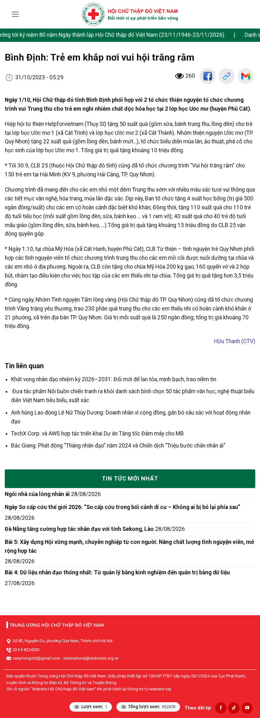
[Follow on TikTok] (233, 708)
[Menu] (15, 14)
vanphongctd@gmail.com (36, 658)
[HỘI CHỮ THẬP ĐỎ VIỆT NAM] (130, 14)
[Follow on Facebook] (220, 708)
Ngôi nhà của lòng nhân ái (37, 494)
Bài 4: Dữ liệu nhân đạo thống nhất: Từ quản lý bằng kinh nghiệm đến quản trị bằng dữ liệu (117, 572)
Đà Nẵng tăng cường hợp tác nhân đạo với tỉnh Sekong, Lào (79, 529)
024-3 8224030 (26, 649)
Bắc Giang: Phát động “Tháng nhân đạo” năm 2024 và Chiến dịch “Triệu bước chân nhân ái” (118, 445)
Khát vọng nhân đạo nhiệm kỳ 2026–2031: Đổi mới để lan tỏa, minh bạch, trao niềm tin (113, 379)
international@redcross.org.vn (91, 658)
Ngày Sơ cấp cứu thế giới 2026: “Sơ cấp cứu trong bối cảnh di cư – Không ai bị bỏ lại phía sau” (122, 507)
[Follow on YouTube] (247, 708)
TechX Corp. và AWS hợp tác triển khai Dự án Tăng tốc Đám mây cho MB (97, 433)
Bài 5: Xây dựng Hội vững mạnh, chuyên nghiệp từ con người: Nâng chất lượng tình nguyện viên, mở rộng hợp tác (129, 546)
